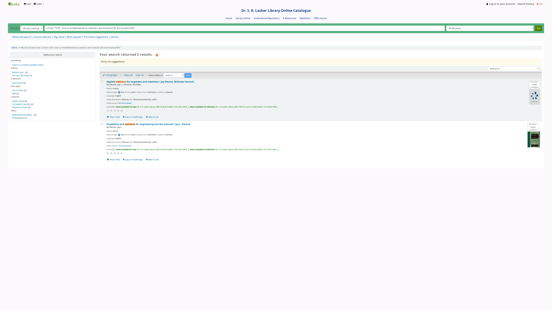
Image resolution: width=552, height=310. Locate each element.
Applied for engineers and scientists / (151, 81)
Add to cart (153, 117)
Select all (128, 75)
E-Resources (289, 18)
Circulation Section (21, 104)
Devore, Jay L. (18, 72)
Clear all (140, 75)
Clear (540, 4)
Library (114, 37)
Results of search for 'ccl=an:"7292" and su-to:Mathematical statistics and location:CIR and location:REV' (70, 47)
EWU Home (320, 18)
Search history (526, 4)
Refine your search (53, 54)
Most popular (74, 37)
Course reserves (42, 37)
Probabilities (18, 118)
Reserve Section (19, 107)
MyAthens (305, 18)
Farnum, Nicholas (20, 75)
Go (538, 28)
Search (14, 28)
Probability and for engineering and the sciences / (149, 124)
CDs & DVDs (17, 90)
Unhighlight (111, 75)
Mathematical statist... (22, 114)
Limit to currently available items (28, 64)
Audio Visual (18, 101)
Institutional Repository (266, 18)
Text (14, 93)
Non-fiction (17, 83)
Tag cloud (59, 37)
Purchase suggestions (96, 37)
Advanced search (21, 37)
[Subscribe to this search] (157, 55)
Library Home (243, 18)
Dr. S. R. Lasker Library (15, 4)
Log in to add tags (134, 117)
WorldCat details (125, 103)
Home (229, 18)
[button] (27, 4)
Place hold (114, 117)
